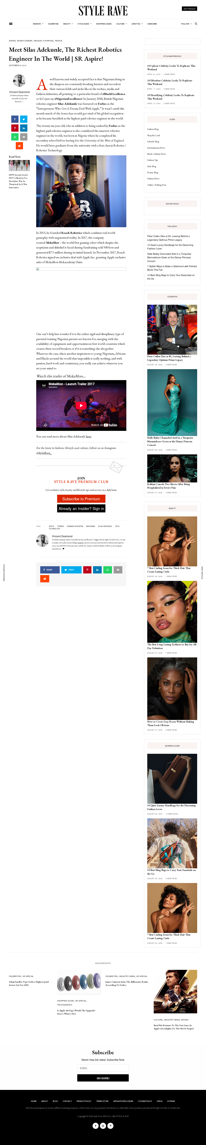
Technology (54, 528)
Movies (184, 1019)
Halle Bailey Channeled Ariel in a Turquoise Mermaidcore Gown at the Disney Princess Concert (169, 257)
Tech (117, 526)
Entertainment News (156, 147)
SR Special (28, 976)
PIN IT (83, 191)
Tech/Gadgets (64, 1004)
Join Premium (189, 8)
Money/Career (24, 40)
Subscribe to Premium (81, 498)
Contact (67, 1101)
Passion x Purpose (43, 40)
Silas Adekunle (105, 526)
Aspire (12, 40)
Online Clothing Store (156, 184)
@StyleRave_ (44, 453)
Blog (55, 1101)
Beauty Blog (152, 172)
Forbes (60, 526)
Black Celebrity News (156, 153)
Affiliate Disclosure (123, 1101)
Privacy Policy (84, 1101)
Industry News (127, 976)
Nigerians (90, 526)
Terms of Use (102, 1101)
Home (34, 1101)
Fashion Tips (152, 160)
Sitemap (171, 1101)
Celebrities (15, 976)
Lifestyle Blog (153, 141)
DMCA (160, 1101)
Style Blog (151, 166)
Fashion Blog (153, 129)
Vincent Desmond (19, 92)
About (44, 1101)
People (58, 40)
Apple (51, 526)
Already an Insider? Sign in (81, 508)
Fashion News (153, 178)
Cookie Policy (145, 1101)
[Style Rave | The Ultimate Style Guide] (103, 10)
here (88, 436)
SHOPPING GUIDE (65, 1000)
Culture (158, 1019)
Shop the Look (153, 135)
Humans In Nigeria (75, 526)
